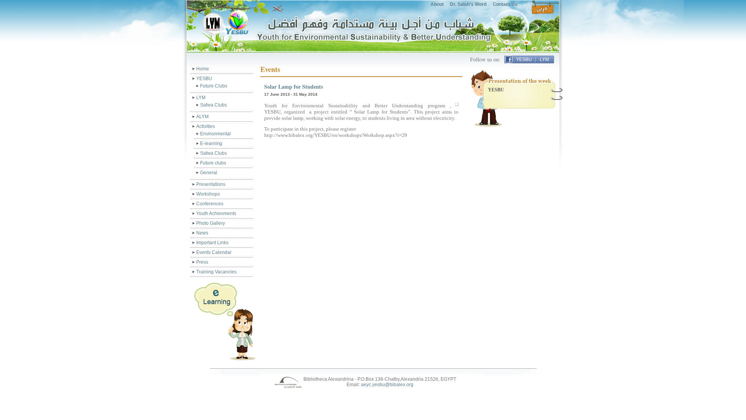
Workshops (208, 194)
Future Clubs (213, 86)
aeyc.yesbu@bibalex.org (387, 384)
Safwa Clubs (213, 105)
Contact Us (505, 4)
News (202, 233)
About (437, 4)
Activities (205, 126)
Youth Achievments (216, 213)
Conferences (209, 203)
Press (202, 262)
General (208, 172)
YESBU (524, 59)
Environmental (215, 133)
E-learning (211, 143)
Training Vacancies (216, 272)
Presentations (210, 184)
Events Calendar (214, 252)
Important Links (212, 242)
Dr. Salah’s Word (468, 4)
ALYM (202, 116)
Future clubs (213, 163)
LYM (544, 59)
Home (202, 69)
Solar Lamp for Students (293, 86)
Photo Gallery (210, 223)
